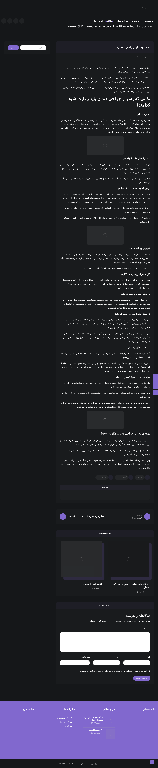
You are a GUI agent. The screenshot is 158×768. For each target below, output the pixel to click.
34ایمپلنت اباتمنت (96, 730)
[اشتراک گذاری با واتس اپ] (88, 494)
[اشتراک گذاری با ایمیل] (71, 494)
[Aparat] (21, 21)
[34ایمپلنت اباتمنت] (110, 734)
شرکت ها (68, 726)
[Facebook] (15, 21)
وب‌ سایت (86, 657)
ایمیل (117, 657)
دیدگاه (147, 629)
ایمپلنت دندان (123, 72)
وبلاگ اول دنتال (101, 477)
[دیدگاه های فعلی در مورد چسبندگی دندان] (110, 721)
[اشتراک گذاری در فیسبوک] (139, 494)
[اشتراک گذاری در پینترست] (105, 494)
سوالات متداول (65, 722)
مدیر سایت (139, 477)
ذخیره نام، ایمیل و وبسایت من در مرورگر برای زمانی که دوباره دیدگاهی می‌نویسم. (113, 671)
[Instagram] (3, 21)
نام (148, 657)
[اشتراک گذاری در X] (122, 494)
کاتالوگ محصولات (64, 718)
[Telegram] (9, 21)
